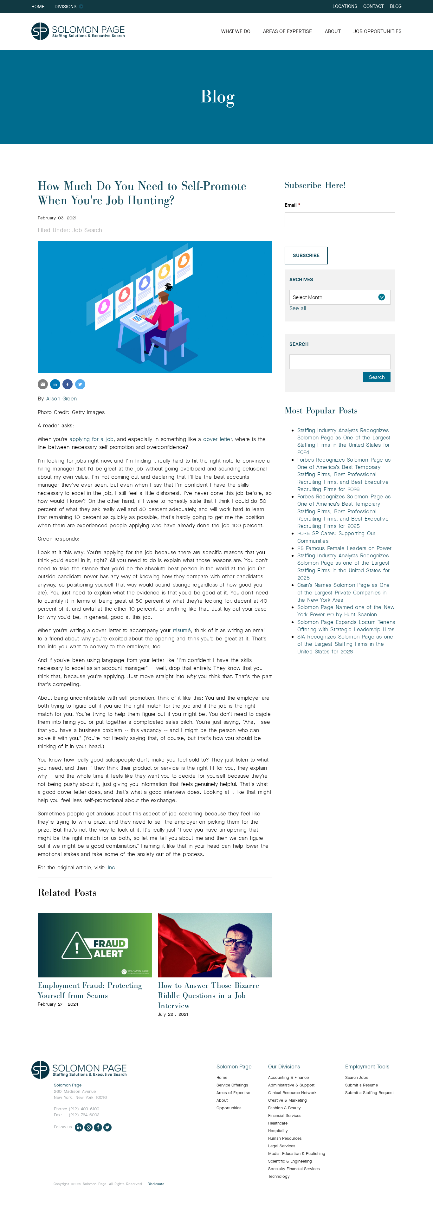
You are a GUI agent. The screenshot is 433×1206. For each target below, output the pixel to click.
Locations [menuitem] (345, 6)
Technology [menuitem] (279, 1176)
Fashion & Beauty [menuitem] (284, 1108)
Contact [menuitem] (373, 6)
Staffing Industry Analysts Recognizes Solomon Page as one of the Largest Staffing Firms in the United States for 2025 (343, 566)
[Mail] (43, 384)
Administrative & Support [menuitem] (291, 1085)
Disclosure (156, 1184)
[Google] (88, 1127)
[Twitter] (107, 1127)
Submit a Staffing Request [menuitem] (369, 1092)
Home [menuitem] (37, 6)
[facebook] (67, 384)
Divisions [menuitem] (65, 6)
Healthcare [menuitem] (278, 1123)
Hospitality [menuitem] (278, 1130)
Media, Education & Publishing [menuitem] (296, 1153)
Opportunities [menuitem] (229, 1108)
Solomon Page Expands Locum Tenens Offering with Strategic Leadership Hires (346, 626)
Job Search (87, 230)
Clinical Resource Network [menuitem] (292, 1092)
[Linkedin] (79, 1127)
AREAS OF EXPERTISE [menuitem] (287, 31)
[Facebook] (98, 1127)
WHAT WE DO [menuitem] (235, 31)
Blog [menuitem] (396, 6)
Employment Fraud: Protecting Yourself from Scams (90, 990)
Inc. (112, 867)
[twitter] (80, 384)
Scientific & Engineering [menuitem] (290, 1161)
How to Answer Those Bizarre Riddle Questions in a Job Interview (208, 995)
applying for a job (91, 439)
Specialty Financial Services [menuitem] (294, 1168)
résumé (182, 630)
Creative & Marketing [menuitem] (287, 1100)
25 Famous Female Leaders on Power (344, 548)
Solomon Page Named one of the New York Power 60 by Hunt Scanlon (346, 611)
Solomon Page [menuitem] (234, 1067)
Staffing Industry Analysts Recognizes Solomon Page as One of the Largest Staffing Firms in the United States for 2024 (344, 441)
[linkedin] (55, 384)
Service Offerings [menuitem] (232, 1085)
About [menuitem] (222, 1100)
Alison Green (61, 398)
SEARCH (299, 344)
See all (297, 308)
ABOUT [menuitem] (333, 31)
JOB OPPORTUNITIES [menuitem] (377, 31)
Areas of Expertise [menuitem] (233, 1092)
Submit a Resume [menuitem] (361, 1085)
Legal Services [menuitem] (281, 1146)
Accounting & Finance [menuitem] (288, 1077)
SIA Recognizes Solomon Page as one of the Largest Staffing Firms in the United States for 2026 (345, 644)
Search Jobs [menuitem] (356, 1077)
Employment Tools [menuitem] (367, 1067)
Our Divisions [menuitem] (284, 1067)
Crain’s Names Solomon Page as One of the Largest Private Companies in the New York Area (343, 592)
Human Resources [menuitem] (285, 1138)
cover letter (217, 439)
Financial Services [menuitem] (284, 1115)
